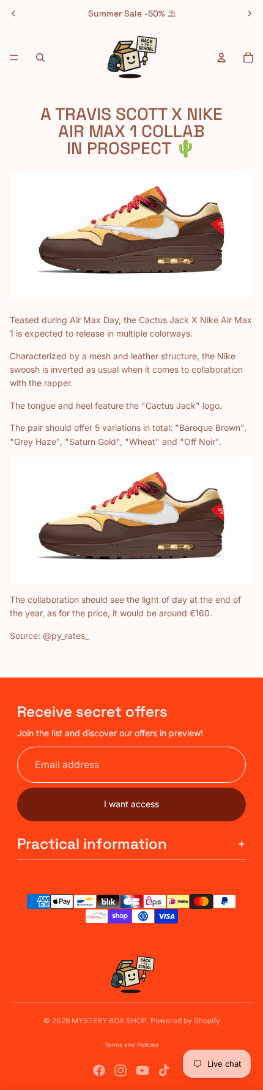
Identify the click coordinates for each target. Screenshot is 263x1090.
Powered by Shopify (185, 1020)
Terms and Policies (131, 1044)
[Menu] (14, 57)
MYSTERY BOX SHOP (109, 1020)
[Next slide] (249, 13)
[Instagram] (120, 1070)
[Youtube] (142, 1070)
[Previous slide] (13, 13)
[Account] (221, 57)
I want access (131, 804)
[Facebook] (99, 1070)
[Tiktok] (164, 1070)
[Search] (40, 57)
